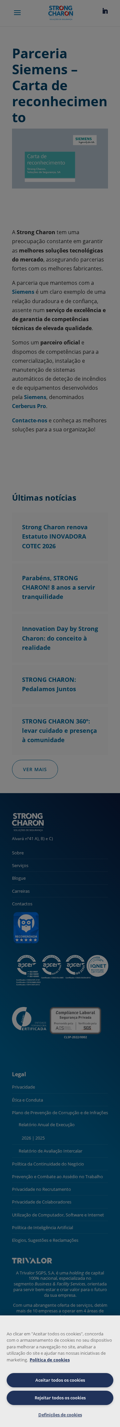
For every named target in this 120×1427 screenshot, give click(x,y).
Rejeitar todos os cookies (60, 1398)
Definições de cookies (60, 1415)
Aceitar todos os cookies (60, 1380)
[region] (60, 1371)
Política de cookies (50, 1360)
